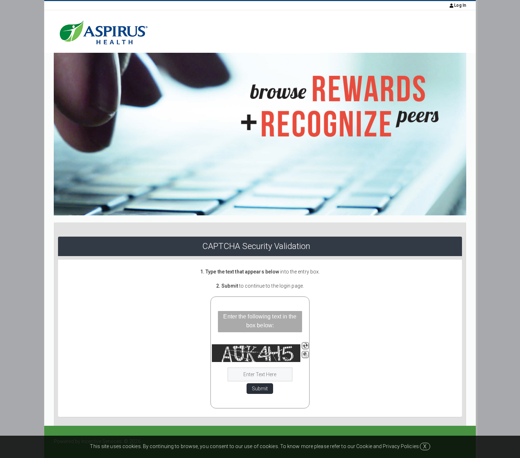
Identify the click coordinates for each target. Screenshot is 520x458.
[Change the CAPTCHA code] (305, 345)
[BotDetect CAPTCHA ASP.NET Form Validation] (256, 353)
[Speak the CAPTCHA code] (305, 354)
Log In (459, 5)
